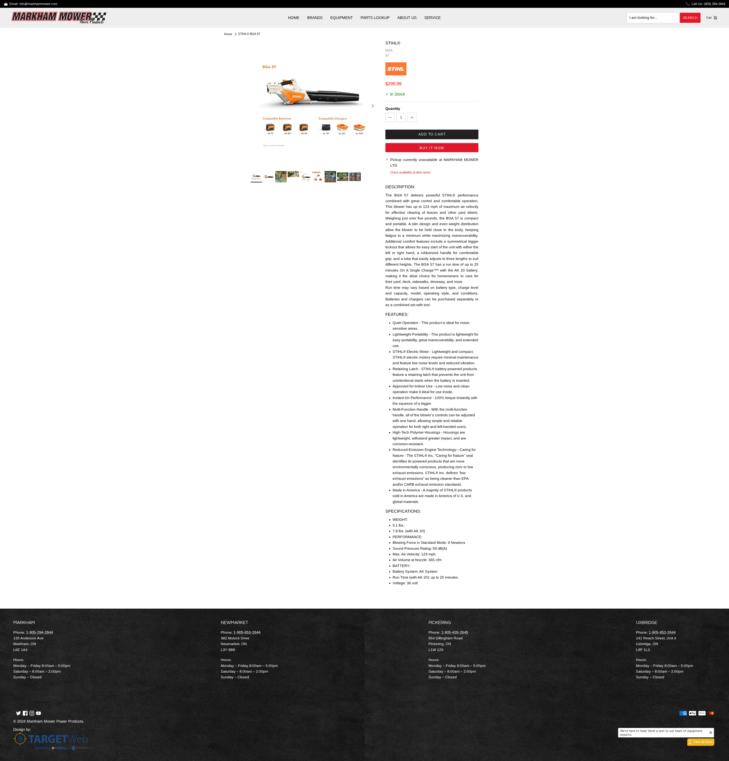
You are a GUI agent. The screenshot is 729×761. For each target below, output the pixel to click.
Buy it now (432, 148)
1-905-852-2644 (662, 632)
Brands (315, 18)
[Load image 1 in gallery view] (314, 104)
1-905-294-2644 (39, 632)
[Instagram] (31, 713)
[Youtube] (38, 713)
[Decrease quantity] (389, 117)
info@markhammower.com (38, 4)
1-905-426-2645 (454, 632)
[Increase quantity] (412, 117)
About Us (407, 18)
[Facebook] (25, 713)
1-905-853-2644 (247, 632)
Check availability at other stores (410, 172)
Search (690, 18)
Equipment (341, 18)
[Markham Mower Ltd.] (58, 18)
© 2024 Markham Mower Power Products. (48, 721)
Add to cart (432, 134)
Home (293, 18)
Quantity (392, 109)
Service (432, 18)
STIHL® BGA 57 (249, 34)
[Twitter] (18, 713)
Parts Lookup (375, 18)
